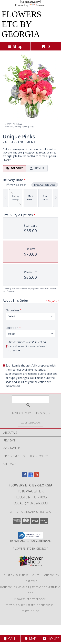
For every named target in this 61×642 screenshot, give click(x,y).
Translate (41, 5)
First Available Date (44, 184)
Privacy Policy (15, 605)
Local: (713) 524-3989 (30, 503)
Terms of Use (30, 611)
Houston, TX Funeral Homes (21, 575)
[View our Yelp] (36, 476)
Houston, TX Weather (14, 587)
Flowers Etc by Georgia (30, 548)
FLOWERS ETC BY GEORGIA (21, 24)
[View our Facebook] (24, 476)
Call (11, 638)
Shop (17, 46)
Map (31, 638)
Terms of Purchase (40, 605)
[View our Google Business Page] (30, 476)
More (7, 160)
